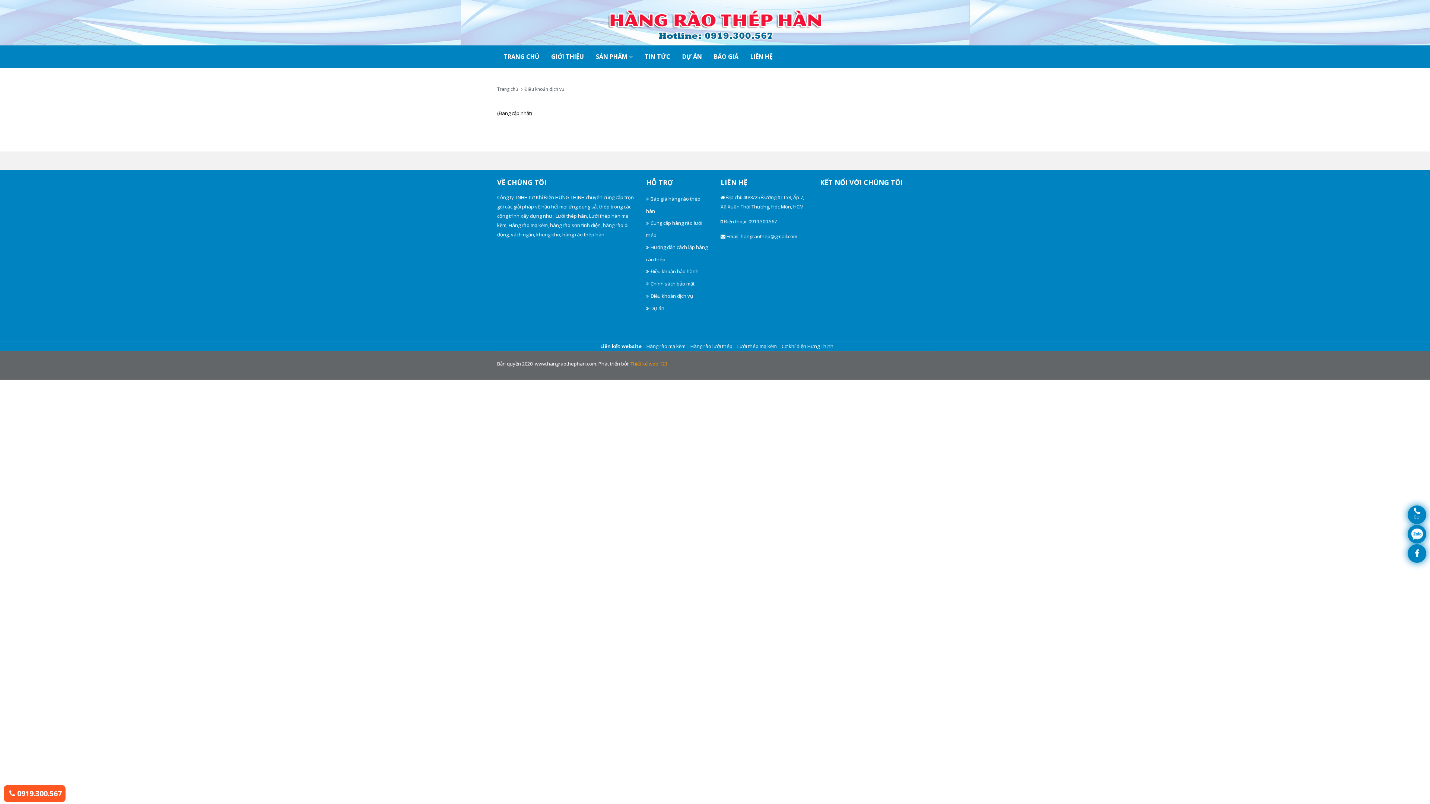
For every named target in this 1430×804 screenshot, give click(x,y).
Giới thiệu (567, 56)
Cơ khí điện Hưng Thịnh (807, 346)
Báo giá (726, 56)
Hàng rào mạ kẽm (528, 225)
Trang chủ (507, 89)
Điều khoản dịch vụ (544, 89)
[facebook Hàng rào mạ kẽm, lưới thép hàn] (1417, 553)
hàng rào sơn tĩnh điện (575, 225)
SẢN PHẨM (612, 56)
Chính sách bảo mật (673, 283)
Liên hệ (761, 56)
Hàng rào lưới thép (711, 346)
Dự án (692, 56)
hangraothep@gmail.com (769, 236)
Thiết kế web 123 (648, 363)
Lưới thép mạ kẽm (757, 346)
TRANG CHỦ (521, 56)
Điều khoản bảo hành (675, 271)
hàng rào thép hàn (583, 234)
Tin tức (657, 56)
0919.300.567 (38, 793)
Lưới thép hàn (571, 216)
